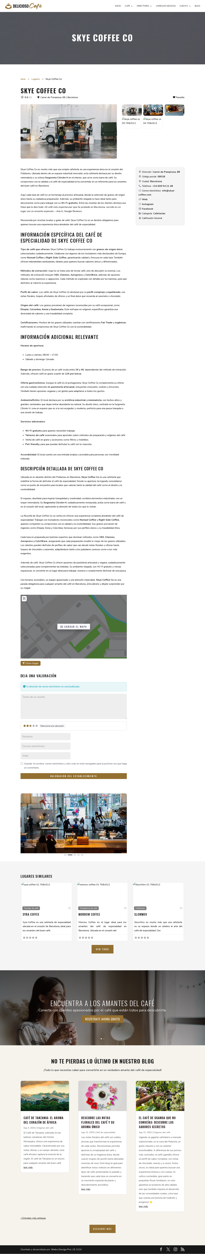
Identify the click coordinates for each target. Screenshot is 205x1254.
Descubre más (102, 1228)
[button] (28, 824)
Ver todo (102, 949)
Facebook (147, 209)
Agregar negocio (166, 6)
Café (127, 6)
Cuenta (184, 6)
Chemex (110, 537)
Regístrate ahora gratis (102, 1019)
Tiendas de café (31, 908)
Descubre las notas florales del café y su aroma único (97, 1122)
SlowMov (140, 914)
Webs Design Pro (61, 1249)
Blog (197, 6)
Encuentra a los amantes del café (102, 1003)
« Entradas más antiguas (33, 1218)
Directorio (143, 6)
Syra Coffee (31, 914)
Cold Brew (41, 541)
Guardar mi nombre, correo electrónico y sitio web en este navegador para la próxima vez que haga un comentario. (75, 765)
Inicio (118, 6)
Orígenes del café (45, 1127)
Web (145, 199)
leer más (28, 1167)
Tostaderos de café (88, 908)
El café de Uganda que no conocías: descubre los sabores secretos (157, 1122)
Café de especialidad (105, 1132)
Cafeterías (159, 213)
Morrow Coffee (89, 914)
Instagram (148, 204)
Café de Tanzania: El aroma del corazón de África (43, 1120)
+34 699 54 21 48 (162, 186)
